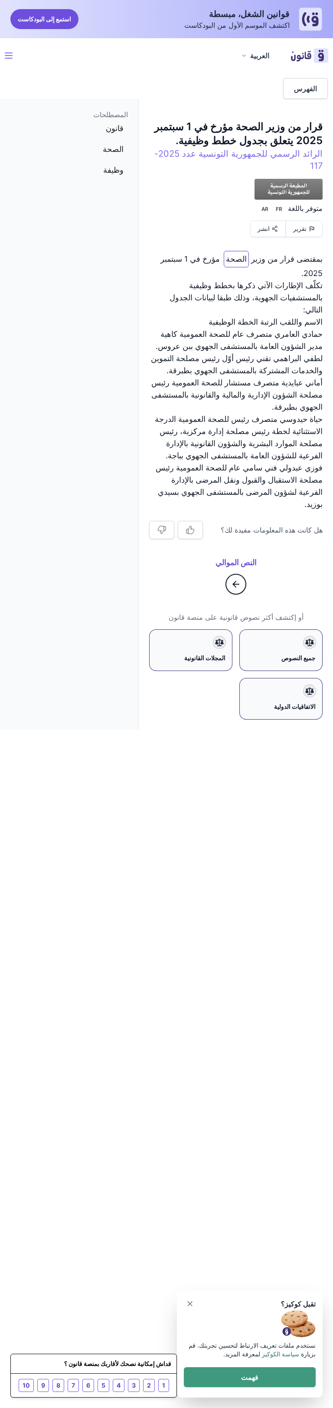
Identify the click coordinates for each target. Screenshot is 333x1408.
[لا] (161, 530)
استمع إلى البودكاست (44, 19)
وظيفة (113, 169)
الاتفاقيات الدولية (295, 706)
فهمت (249, 1377)
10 (26, 1385)
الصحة (236, 257)
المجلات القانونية (204, 657)
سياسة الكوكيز (280, 1354)
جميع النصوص (298, 657)
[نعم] (190, 530)
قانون (115, 128)
